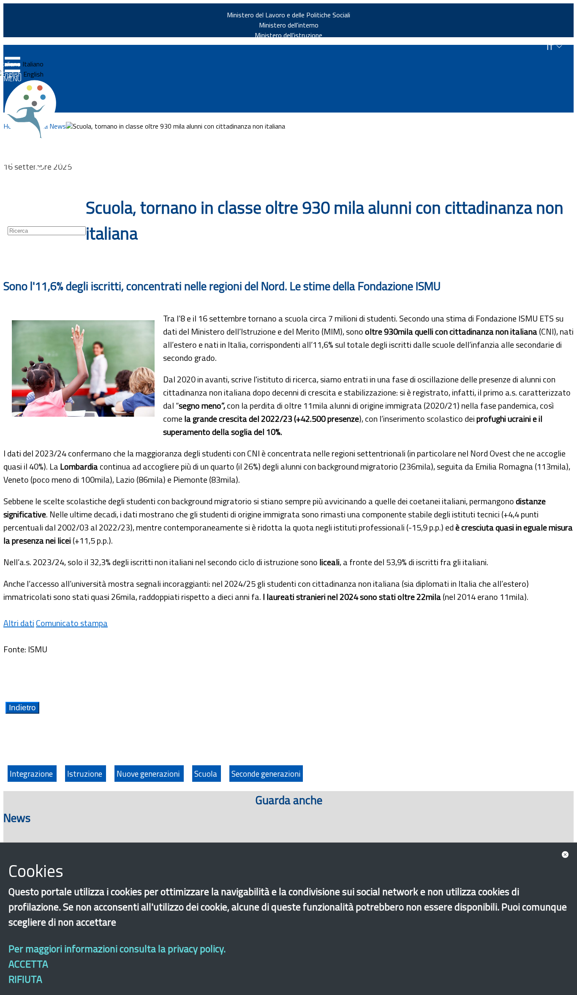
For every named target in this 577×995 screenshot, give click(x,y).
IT (551, 47)
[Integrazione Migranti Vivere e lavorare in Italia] (34, 109)
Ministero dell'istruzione (288, 35)
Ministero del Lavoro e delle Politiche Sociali (288, 15)
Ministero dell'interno (288, 25)
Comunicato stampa (72, 622)
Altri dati (18, 622)
